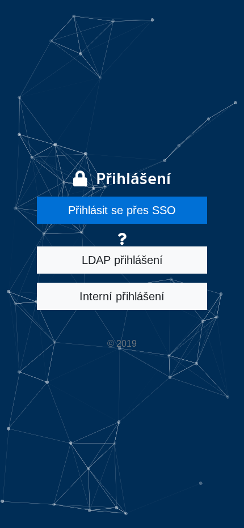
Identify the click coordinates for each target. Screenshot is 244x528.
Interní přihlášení (122, 296)
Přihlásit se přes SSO (122, 210)
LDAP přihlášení (122, 260)
